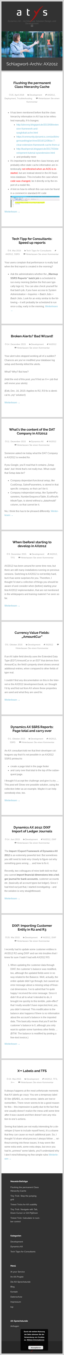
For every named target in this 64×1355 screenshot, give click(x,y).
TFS (13, 557)
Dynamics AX (37, 441)
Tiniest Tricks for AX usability (23, 1204)
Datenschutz (16, 1297)
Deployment (10, 98)
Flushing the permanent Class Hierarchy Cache (32, 85)
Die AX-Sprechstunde (20, 1282)
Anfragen (14, 1326)
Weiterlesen (12, 211)
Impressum (15, 1302)
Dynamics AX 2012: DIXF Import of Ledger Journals (32, 829)
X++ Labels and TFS (32, 1071)
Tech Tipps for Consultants (38, 250)
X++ (12, 1082)
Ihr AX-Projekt (16, 1277)
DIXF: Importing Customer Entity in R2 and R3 (32, 927)
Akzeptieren (36, 1347)
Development (35, 95)
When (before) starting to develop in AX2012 (32, 544)
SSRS (17, 254)
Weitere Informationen (35, 1340)
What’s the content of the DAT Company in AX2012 (32, 431)
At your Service (17, 1272)
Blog (12, 1287)
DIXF (54, 839)
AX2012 (51, 95)
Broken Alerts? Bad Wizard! (32, 336)
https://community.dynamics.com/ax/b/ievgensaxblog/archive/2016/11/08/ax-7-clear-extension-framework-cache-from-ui (38, 140)
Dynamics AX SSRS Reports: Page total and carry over (32, 729)
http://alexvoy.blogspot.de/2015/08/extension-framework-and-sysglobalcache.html (37, 128)
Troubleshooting (24, 98)
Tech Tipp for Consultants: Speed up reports (32, 241)
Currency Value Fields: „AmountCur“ (32, 634)
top (11, 1307)
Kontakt (14, 1292)
